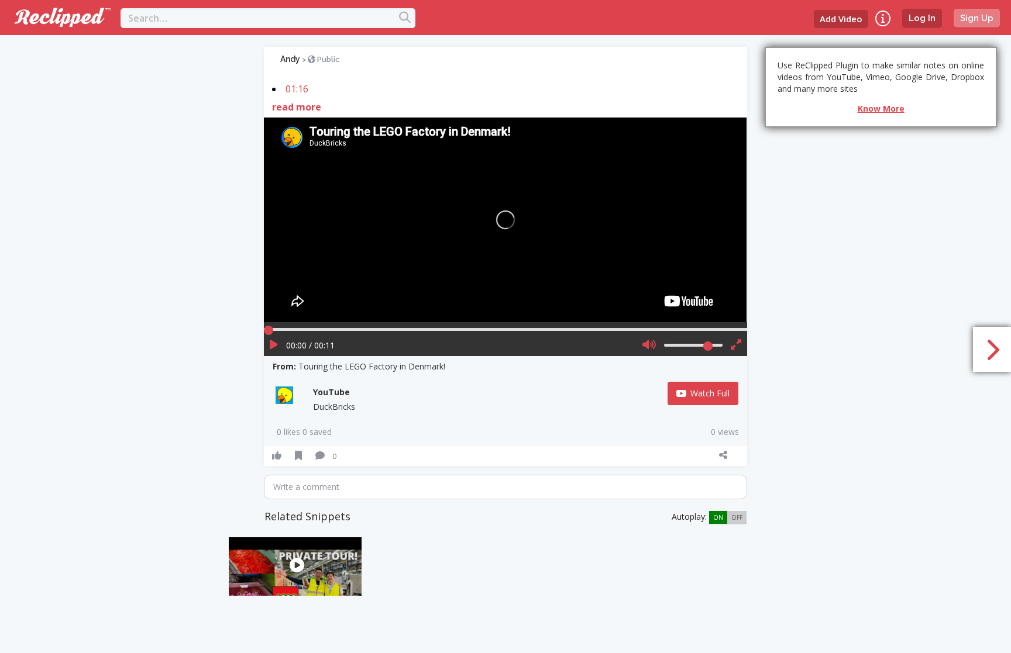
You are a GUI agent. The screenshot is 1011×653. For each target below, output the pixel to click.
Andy (290, 59)
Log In (922, 18)
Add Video (841, 19)
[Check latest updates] (882, 18)
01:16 (297, 88)
